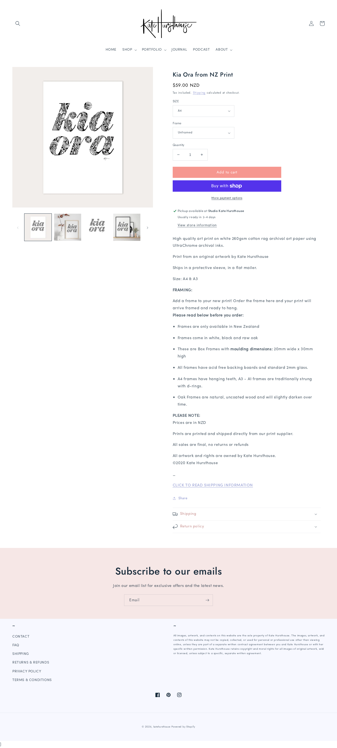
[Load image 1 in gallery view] (38, 227)
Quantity (179, 145)
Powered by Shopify (183, 726)
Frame (177, 123)
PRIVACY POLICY (26, 671)
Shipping (199, 92)
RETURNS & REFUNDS (30, 663)
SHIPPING (20, 654)
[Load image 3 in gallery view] (97, 227)
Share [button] (182, 498)
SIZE (176, 101)
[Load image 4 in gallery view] (126, 227)
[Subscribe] (207, 600)
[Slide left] (17, 227)
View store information (197, 225)
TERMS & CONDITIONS (32, 680)
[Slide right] (147, 227)
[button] (17, 23)
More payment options (226, 198)
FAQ (15, 645)
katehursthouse (161, 726)
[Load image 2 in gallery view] (67, 227)
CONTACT (20, 637)
